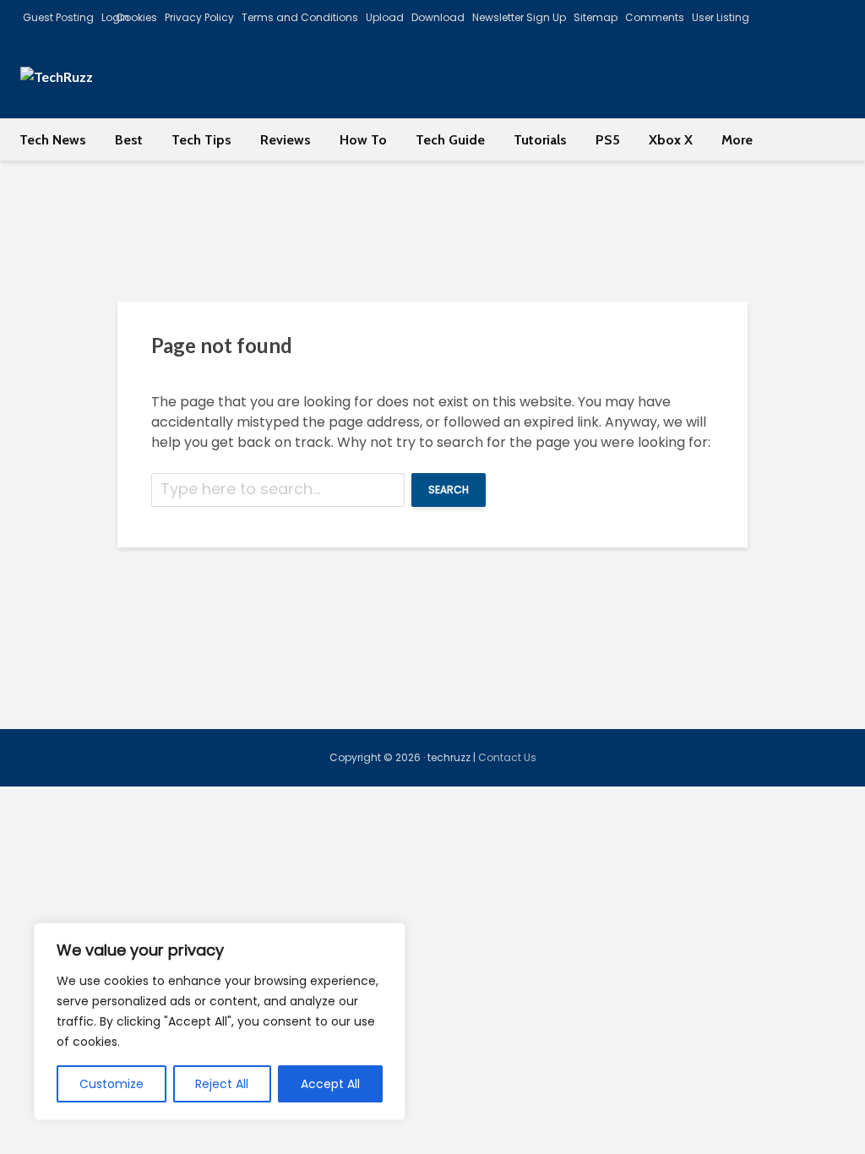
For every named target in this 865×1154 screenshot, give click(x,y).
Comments (654, 17)
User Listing (720, 17)
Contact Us (507, 757)
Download (438, 17)
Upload (385, 17)
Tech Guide (450, 140)
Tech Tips (201, 140)
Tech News (52, 140)
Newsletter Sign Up (519, 17)
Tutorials (540, 140)
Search (448, 489)
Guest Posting (58, 17)
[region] (219, 1021)
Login (115, 17)
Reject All (221, 1083)
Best (129, 140)
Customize (111, 1083)
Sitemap (595, 17)
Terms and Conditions (300, 17)
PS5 (608, 140)
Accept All (330, 1083)
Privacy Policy (199, 17)
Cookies (136, 17)
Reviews (285, 140)
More (737, 140)
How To (363, 140)
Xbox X (671, 140)
